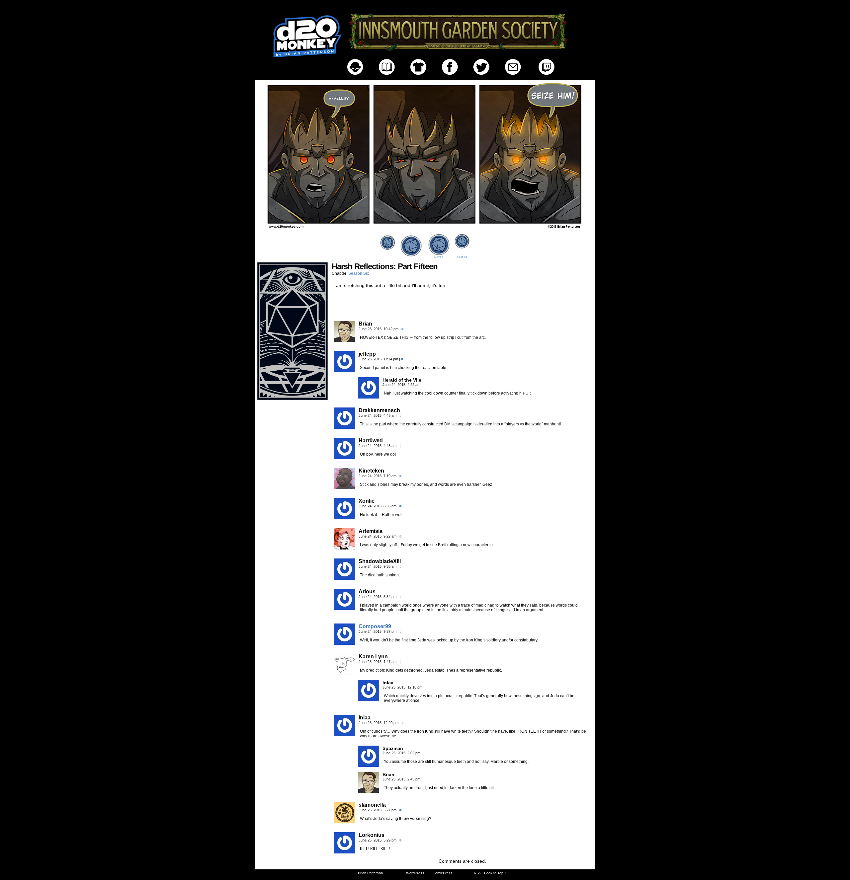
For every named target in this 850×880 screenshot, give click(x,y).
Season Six (358, 273)
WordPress (415, 873)
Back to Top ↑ (495, 873)
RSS (477, 873)
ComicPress (443, 873)
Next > (439, 257)
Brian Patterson (370, 873)
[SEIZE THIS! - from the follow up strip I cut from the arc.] (425, 230)
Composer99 (375, 626)
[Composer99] (344, 643)
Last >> (462, 257)
